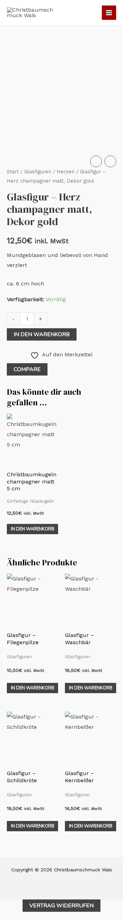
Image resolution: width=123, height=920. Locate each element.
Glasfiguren (37, 172)
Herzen (65, 172)
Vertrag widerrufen (61, 905)
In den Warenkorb (42, 334)
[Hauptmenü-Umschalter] (109, 12)
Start (13, 172)
